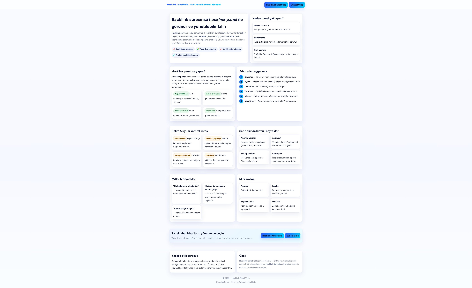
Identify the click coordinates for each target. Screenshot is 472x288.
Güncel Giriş (297, 5)
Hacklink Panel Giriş (276, 5)
